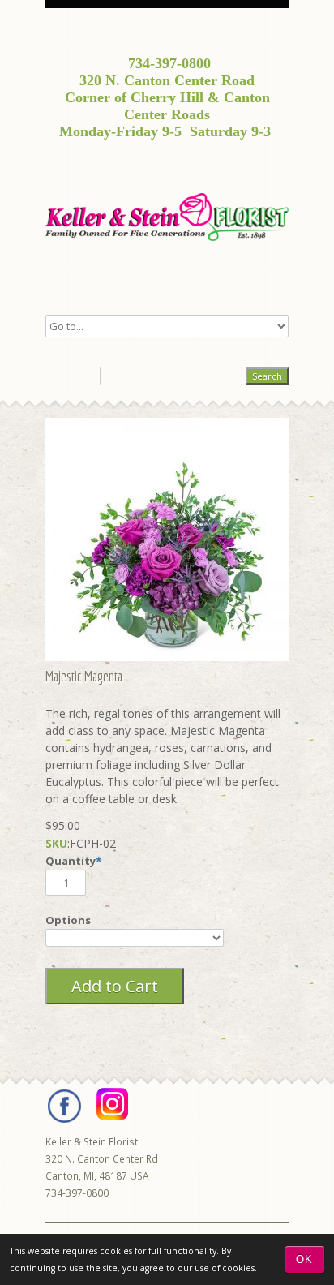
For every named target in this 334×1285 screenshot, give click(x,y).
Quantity (70, 860)
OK (304, 1259)
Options (68, 920)
